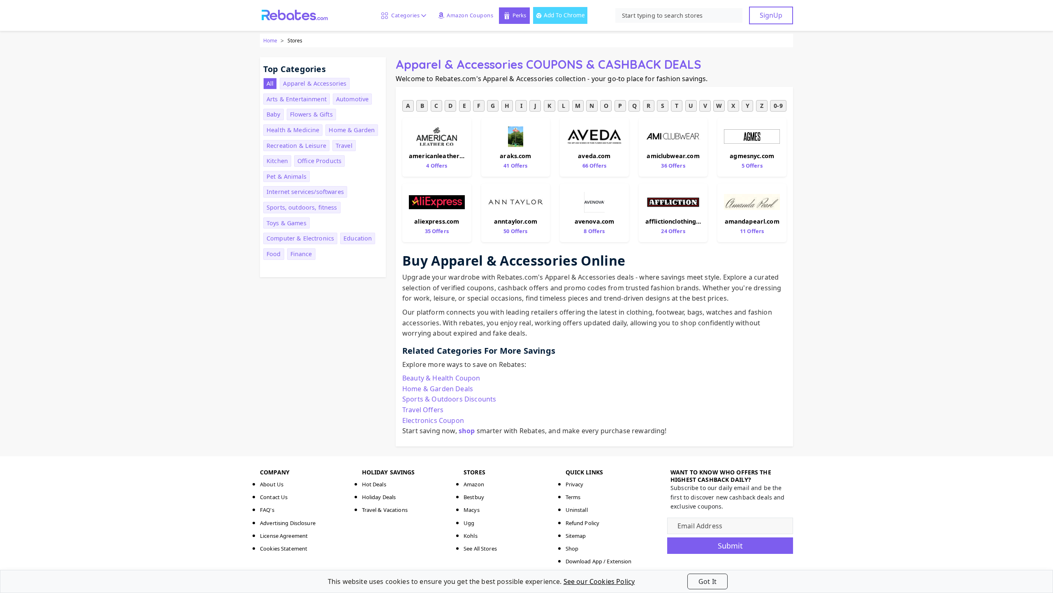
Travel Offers (422, 409)
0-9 (778, 106)
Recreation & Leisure (296, 145)
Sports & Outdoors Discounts (449, 399)
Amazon (474, 484)
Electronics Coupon (433, 420)
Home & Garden (352, 130)
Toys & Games (286, 223)
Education (357, 238)
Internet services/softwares (305, 192)
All (270, 83)
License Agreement (284, 535)
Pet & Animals (286, 176)
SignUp (771, 15)
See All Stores (480, 548)
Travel (344, 145)
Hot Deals (374, 484)
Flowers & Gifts (311, 114)
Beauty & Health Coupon (441, 378)
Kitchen (277, 161)
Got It (707, 581)
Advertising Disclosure (287, 523)
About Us (271, 484)
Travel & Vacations (385, 510)
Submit (730, 546)
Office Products (319, 161)
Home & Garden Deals (437, 388)
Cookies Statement (283, 548)
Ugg (469, 523)
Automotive (352, 99)
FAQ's (267, 510)
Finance (301, 254)
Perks (519, 15)
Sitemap (576, 535)
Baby (274, 114)
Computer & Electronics (300, 238)
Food (274, 254)
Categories (404, 15)
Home (270, 40)
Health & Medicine (293, 130)
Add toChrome (564, 15)
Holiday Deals (379, 497)
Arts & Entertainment (297, 99)
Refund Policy (583, 523)
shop (467, 430)
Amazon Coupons (470, 15)
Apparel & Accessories (314, 83)
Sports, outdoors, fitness (302, 207)
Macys (472, 510)
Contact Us (274, 497)
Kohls (471, 535)
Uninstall (577, 510)
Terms (573, 497)
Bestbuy (474, 497)
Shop (572, 548)
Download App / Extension (599, 561)
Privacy (575, 484)
